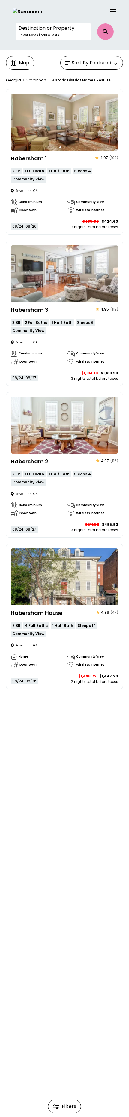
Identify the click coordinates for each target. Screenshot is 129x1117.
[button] (53, 31)
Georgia (13, 80)
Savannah (36, 80)
